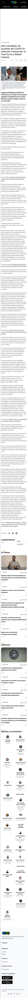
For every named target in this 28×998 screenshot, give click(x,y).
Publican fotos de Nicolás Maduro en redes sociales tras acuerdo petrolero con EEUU (13, 577)
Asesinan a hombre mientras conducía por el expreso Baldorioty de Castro (14, 619)
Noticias (15, 6)
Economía (24, 6)
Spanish (4, 951)
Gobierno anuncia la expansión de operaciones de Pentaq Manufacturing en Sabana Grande (12, 605)
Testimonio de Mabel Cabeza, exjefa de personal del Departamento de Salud (13, 178)
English (4, 954)
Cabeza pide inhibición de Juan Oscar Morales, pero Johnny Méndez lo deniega (14, 332)
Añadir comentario (20, 542)
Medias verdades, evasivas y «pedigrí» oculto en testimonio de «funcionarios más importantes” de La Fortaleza (14, 524)
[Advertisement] (14, 23)
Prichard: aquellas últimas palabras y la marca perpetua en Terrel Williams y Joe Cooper (14, 720)
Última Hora (6, 6)
